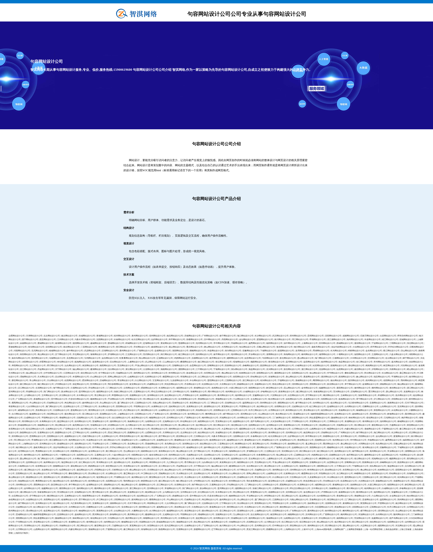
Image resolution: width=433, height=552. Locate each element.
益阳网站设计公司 (251, 403)
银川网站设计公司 (149, 436)
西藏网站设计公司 (136, 432)
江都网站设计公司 (341, 358)
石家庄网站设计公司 (369, 336)
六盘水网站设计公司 (398, 354)
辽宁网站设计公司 (81, 432)
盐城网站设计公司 (335, 406)
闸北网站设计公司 (73, 403)
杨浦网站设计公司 (37, 414)
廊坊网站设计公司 (149, 410)
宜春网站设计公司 (180, 403)
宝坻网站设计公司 (392, 417)
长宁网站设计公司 (106, 373)
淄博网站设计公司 (274, 354)
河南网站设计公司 (345, 425)
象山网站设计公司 (364, 377)
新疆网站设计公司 (63, 432)
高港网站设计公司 (311, 377)
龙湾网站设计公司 (303, 350)
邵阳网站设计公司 (265, 373)
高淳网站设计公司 (413, 414)
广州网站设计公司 (210, 336)
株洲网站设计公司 (106, 347)
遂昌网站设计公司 (362, 369)
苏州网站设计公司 (327, 343)
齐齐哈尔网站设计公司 (398, 347)
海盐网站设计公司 (257, 369)
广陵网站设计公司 (145, 350)
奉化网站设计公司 (65, 362)
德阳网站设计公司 (104, 391)
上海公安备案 (405, 529)
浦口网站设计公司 (304, 391)
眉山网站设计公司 (212, 429)
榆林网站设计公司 (98, 399)
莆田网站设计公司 (345, 388)
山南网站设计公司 (136, 377)
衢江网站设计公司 (391, 350)
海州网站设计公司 (355, 339)
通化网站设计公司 (356, 365)
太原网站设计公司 (388, 336)
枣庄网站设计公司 (55, 365)
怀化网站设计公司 (188, 421)
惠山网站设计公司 (305, 358)
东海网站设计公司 (276, 377)
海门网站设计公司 (323, 358)
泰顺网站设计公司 (151, 518)
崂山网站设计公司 (415, 369)
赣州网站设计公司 (380, 388)
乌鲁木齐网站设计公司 (85, 339)
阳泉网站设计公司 (233, 365)
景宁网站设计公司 (364, 399)
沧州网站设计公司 (321, 403)
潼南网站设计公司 (372, 429)
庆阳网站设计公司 (221, 410)
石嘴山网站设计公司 (266, 347)
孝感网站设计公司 (386, 395)
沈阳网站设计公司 (104, 339)
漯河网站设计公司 (249, 414)
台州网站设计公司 (353, 406)
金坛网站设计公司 (247, 339)
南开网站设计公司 (217, 358)
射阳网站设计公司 (241, 377)
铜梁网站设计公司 (335, 429)
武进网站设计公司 (92, 350)
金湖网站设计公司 (370, 384)
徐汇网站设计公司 (364, 362)
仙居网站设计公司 (345, 369)
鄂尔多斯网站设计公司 (118, 384)
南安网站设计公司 (140, 417)
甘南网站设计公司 (98, 425)
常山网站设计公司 (37, 380)
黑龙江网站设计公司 (117, 432)
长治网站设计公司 (390, 373)
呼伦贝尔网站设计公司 (161, 391)
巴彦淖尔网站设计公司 (79, 399)
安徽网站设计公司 (261, 395)
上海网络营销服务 (354, 529)
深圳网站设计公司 (54, 347)
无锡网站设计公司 (124, 373)
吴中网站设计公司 (212, 339)
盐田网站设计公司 (311, 362)
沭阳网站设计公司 (30, 362)
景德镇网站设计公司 (17, 347)
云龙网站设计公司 (151, 369)
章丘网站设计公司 (102, 395)
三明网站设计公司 (397, 343)
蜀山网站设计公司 (46, 354)
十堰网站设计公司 (345, 354)
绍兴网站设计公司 (268, 380)
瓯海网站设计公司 (83, 362)
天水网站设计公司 (46, 377)
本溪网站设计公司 (81, 377)
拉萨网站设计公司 (159, 339)
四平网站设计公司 (378, 347)
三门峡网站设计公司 (281, 417)
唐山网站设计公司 (212, 347)
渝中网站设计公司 (292, 343)
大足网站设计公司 (230, 429)
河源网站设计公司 (147, 522)
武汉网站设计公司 (280, 336)
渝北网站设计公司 (173, 395)
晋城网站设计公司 (301, 414)
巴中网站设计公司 (142, 429)
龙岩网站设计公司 (140, 462)
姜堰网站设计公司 (147, 484)
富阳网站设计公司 (124, 406)
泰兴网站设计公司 (233, 350)
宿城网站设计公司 (408, 339)
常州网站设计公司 (382, 362)
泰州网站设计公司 (370, 421)
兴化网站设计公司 (151, 458)
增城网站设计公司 (67, 417)
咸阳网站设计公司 (286, 365)
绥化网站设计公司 (374, 417)
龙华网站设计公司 (155, 395)
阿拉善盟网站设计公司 (320, 417)
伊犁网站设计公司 (134, 399)
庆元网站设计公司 (67, 395)
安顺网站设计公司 (180, 365)
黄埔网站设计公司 (104, 336)
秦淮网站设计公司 (149, 466)
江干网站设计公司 (204, 369)
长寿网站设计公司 (48, 421)
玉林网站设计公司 (349, 395)
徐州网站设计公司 (83, 421)
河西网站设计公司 (22, 350)
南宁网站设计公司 (228, 336)
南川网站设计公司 (89, 429)
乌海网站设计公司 (57, 358)
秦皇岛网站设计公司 (21, 358)
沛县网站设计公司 (215, 350)
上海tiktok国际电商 (323, 529)
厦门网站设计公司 (125, 403)
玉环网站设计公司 (50, 395)
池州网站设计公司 (388, 421)
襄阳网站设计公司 (282, 373)
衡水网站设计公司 (284, 414)
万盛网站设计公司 (397, 425)
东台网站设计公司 (106, 406)
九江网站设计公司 (37, 365)
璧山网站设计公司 (282, 429)
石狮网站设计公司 (370, 406)
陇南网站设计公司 (339, 417)
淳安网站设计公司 (318, 421)
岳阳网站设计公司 (391, 380)
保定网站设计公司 (81, 384)
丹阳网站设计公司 (230, 339)
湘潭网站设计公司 (327, 354)
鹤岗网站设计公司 (374, 365)
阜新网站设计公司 (16, 406)
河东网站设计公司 (409, 365)
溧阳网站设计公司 (318, 384)
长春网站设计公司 (122, 339)
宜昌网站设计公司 (125, 365)
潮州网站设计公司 (177, 429)
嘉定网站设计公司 (65, 421)
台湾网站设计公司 (276, 410)
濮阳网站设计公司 (286, 403)
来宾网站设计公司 (90, 365)
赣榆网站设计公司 (198, 350)
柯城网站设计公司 (134, 343)
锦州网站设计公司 (234, 391)
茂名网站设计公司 (44, 410)
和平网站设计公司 (177, 339)
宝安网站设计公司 (161, 380)
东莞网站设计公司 (16, 429)
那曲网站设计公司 (245, 384)
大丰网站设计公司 (358, 358)
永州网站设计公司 (245, 417)
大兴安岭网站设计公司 (280, 421)
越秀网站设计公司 (257, 343)
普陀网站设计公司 (215, 380)
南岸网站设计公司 (329, 362)
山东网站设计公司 (388, 406)
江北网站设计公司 (134, 354)
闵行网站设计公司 (169, 354)
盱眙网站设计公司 (259, 377)
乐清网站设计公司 (44, 388)
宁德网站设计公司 (286, 380)
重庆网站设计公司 (194, 347)
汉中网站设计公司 (181, 391)
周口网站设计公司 (362, 425)
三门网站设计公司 (114, 388)
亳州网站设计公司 (239, 354)
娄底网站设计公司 (79, 410)
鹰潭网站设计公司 (321, 380)
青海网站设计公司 (149, 529)
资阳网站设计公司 (300, 417)
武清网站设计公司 (116, 425)
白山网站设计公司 (98, 377)
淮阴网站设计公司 (180, 350)
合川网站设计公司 (134, 425)
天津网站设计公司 (34, 336)
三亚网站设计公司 (89, 347)
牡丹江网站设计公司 (258, 410)
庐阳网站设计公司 (380, 369)
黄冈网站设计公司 (96, 410)
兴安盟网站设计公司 (185, 410)
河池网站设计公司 (228, 417)
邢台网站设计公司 (372, 373)
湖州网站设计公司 (142, 373)
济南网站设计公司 (192, 336)
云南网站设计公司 (54, 429)
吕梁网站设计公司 (142, 391)
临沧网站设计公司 (145, 496)
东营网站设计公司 (212, 373)
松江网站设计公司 (151, 425)
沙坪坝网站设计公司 (53, 373)
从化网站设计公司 (399, 410)
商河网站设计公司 (30, 421)
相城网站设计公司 (57, 350)
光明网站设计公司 (282, 406)
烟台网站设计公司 (339, 380)
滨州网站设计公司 (175, 417)
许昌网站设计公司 (114, 410)
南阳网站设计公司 (206, 421)
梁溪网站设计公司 (265, 339)
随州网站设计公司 (263, 417)
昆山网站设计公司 (292, 388)
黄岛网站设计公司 (276, 362)
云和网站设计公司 (131, 388)
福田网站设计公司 (274, 343)
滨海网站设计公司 (359, 391)
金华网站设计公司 (309, 388)
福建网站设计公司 (327, 388)
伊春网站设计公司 (269, 391)
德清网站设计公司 (81, 343)
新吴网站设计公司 (335, 384)
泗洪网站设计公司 (329, 377)
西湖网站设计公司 (347, 377)
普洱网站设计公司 (87, 391)
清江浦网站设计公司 (336, 339)
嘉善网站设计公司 (100, 362)
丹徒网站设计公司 (46, 369)
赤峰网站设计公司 (251, 365)
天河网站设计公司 (16, 373)
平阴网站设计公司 (50, 417)
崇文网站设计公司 (89, 373)
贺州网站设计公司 (16, 391)
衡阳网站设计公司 (108, 365)
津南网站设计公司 (223, 399)
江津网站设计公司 (335, 421)
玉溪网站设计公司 (380, 354)
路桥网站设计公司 (149, 451)
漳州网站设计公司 (159, 373)
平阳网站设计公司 (142, 406)
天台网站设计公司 (55, 380)
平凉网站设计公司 (116, 399)
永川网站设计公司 (20, 414)
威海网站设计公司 (26, 410)
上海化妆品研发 (391, 529)
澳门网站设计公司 (54, 406)
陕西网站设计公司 (28, 432)
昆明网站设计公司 (315, 336)
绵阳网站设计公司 (140, 455)
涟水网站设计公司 (116, 369)
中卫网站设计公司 (149, 473)
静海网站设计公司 (395, 414)
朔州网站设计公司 (39, 358)
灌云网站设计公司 (134, 369)
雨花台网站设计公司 (281, 384)
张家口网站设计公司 (123, 391)
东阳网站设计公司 (329, 399)
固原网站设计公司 (268, 365)
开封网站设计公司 (142, 347)
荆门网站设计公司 (52, 391)
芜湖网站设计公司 (108, 414)
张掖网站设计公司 (198, 391)
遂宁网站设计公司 (303, 403)
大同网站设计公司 (230, 347)
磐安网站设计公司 (20, 380)
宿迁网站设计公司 (169, 425)
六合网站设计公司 (241, 399)
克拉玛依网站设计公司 (341, 347)
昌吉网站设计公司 (63, 377)
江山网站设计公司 (171, 362)
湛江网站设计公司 (415, 388)
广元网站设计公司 (24, 399)
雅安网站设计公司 (380, 425)
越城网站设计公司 (98, 343)
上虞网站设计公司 (136, 362)
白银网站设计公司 (303, 365)
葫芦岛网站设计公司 (260, 421)
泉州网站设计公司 (140, 336)
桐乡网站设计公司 (153, 492)
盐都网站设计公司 (163, 350)
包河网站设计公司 (204, 343)
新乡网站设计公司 (69, 391)
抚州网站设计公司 (147, 507)
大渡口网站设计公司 (238, 388)
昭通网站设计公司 (163, 365)
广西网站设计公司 (192, 417)
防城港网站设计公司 (27, 425)
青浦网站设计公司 (353, 421)
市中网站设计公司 (221, 343)
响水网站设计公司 (276, 399)
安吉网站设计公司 (118, 362)
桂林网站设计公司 (247, 373)
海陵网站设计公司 (169, 369)
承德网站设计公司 (41, 399)
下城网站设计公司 (268, 350)
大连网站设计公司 (361, 347)
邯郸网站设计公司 (215, 365)
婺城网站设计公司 (116, 343)
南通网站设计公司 (208, 395)
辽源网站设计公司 (165, 358)
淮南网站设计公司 (303, 380)
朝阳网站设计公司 (257, 388)
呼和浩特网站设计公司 (407, 336)
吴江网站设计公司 (28, 369)
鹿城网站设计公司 (46, 343)
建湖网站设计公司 (98, 369)
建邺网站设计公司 (235, 358)
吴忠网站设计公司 (75, 358)
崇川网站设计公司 (282, 339)
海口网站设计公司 (245, 336)
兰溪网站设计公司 (79, 388)
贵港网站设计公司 (233, 403)
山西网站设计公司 (318, 429)
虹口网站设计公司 (318, 406)
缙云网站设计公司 (223, 362)
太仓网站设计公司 (259, 399)
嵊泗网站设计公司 (188, 362)
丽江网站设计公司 (28, 384)
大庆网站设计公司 (228, 384)
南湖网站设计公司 (63, 343)
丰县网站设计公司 (372, 339)
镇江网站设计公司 (186, 354)
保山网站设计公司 (318, 373)
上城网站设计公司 (147, 440)
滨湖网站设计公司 (110, 350)
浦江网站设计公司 (309, 369)
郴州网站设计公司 (213, 414)
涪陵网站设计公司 (85, 417)
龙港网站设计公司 (412, 391)
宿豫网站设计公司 (251, 350)
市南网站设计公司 (239, 343)
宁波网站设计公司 (380, 343)
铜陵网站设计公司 (157, 417)
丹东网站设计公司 (192, 384)
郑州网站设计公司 (298, 336)
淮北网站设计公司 (415, 343)
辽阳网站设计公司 (239, 410)
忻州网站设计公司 (98, 384)
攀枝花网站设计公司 (354, 373)
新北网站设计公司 (288, 358)
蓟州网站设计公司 (294, 410)
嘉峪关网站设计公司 (321, 347)
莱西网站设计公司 (382, 410)
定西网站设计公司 (343, 414)
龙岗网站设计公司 (219, 388)
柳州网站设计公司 (309, 354)
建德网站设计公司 (153, 514)
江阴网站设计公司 (233, 380)
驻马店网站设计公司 (35, 429)
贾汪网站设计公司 (376, 391)
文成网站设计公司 (32, 417)
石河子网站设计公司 (414, 403)
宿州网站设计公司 (157, 336)
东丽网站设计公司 (263, 384)
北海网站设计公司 (171, 421)
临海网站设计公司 (347, 399)
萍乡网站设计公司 (257, 354)
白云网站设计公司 (143, 380)
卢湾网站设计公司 (190, 395)
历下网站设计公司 (63, 354)
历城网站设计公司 (108, 380)
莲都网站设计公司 (186, 343)
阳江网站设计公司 (221, 425)
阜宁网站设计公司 (353, 384)
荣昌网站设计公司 (159, 429)
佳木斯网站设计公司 (187, 399)
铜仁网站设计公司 (46, 384)
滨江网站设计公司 (26, 388)
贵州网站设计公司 (124, 429)
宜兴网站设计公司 (341, 391)
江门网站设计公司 (215, 403)
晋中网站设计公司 (59, 399)
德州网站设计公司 (118, 421)
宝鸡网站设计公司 (92, 358)
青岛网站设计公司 (36, 347)
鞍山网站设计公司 (147, 358)
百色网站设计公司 (61, 410)
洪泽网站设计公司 (376, 358)
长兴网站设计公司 (339, 350)
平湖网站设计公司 (399, 377)
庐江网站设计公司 (382, 399)
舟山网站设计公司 (108, 403)
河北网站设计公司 (265, 429)
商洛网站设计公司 (204, 410)
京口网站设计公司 (206, 377)
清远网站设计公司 (327, 425)
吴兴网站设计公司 (274, 369)
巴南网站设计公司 (55, 403)
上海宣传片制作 (21, 533)
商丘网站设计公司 (63, 425)
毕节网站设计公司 (335, 373)
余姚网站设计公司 (28, 343)
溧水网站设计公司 (311, 410)
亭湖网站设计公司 (318, 339)
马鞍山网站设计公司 (162, 403)
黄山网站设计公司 (186, 425)
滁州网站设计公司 (362, 388)
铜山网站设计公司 (405, 384)
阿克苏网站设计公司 (174, 384)
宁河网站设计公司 (300, 421)
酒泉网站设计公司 (395, 403)
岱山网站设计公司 (409, 350)
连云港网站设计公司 (121, 417)
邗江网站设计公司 (300, 339)
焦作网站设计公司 (403, 395)
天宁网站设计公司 (63, 369)
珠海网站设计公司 (292, 354)
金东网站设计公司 (374, 350)
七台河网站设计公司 (35, 406)
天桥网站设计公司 (397, 369)
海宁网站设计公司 (61, 388)
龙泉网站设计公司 (194, 406)
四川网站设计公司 (194, 429)
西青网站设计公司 (286, 391)
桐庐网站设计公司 (410, 417)
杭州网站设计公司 (122, 336)
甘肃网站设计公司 (46, 432)
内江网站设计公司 (131, 410)
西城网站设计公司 (345, 343)
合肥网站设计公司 (16, 336)
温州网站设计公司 (204, 354)
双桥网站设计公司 (292, 425)
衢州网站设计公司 (226, 395)
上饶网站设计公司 (125, 414)
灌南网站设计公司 (388, 384)
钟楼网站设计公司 (223, 377)
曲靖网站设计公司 (159, 347)
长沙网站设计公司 (263, 336)
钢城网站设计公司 (364, 410)
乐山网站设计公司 (266, 414)
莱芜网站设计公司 (230, 406)
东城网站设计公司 (87, 336)
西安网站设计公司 (48, 339)
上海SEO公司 (307, 529)
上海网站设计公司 (309, 343)
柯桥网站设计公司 (356, 350)
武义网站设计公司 (153, 362)
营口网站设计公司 (151, 399)
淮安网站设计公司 (55, 414)
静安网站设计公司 (274, 388)
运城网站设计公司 (167, 410)
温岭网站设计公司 (177, 406)
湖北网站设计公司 (239, 425)
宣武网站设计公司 (151, 354)
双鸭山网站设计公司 (117, 377)
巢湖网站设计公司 (212, 406)
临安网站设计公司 (329, 410)
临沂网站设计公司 (204, 425)
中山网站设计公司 (106, 429)
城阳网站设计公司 (184, 388)
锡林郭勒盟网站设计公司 (322, 414)
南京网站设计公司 (69, 336)
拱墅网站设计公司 (48, 362)
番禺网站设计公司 (20, 403)
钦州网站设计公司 (196, 414)
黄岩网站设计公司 (169, 343)
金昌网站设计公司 (110, 358)
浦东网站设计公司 (362, 343)
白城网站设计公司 (251, 391)
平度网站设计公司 (247, 406)
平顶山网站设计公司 (144, 365)
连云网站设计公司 (393, 358)
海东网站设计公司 (284, 347)
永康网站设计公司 (159, 406)
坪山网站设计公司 (37, 403)
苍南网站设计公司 (347, 410)
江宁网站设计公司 (89, 406)
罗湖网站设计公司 (116, 354)
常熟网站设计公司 (188, 377)
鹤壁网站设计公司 (149, 481)
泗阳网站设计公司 (186, 369)
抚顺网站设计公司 (339, 365)
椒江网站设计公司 (206, 362)
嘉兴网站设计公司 (399, 362)
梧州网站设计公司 (374, 380)
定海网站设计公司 (151, 343)
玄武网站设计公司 (39, 350)
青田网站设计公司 (28, 354)
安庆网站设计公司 (405, 406)
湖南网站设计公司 (46, 425)
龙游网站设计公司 (327, 369)
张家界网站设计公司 (367, 395)
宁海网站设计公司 (221, 369)
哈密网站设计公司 (321, 365)
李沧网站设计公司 (125, 380)
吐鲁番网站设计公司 (128, 358)
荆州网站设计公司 (268, 403)
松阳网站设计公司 (73, 380)
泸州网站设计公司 (63, 384)
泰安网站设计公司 (198, 403)
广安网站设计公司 (71, 429)
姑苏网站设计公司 (253, 358)
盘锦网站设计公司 (360, 414)
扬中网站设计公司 (75, 350)
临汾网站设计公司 (339, 403)
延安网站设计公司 (138, 384)
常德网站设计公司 (34, 391)
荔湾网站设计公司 (294, 362)
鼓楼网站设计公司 (194, 339)
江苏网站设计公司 (71, 373)
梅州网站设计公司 (210, 417)
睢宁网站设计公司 (411, 358)
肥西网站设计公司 (149, 388)
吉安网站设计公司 (296, 395)
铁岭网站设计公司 (357, 417)
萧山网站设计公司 (394, 391)
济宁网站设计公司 (313, 395)
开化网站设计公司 (96, 388)
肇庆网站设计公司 (331, 395)
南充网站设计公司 (81, 425)
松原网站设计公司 (210, 384)
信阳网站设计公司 (257, 425)
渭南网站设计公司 (28, 377)
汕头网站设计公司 (73, 365)
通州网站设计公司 (127, 350)
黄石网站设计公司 (124, 347)
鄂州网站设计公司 (409, 380)
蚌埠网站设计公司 (177, 373)
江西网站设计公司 (143, 403)
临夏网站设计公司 (241, 421)
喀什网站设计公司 (216, 391)
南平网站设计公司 (221, 354)
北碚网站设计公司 (300, 406)
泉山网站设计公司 (294, 377)
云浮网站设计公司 (300, 429)
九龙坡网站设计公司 (179, 380)
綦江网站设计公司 (408, 429)
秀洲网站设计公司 (321, 350)
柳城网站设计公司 (405, 421)
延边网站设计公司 (169, 399)
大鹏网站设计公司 (140, 511)
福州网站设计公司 (243, 395)
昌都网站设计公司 (200, 358)
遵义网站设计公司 (177, 347)
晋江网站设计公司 (90, 414)
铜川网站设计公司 (302, 347)
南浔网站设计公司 (140, 477)
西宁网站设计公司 (30, 339)
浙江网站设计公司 (251, 380)
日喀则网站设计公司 (141, 447)
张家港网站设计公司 (323, 391)
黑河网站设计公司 (378, 414)
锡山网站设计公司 (81, 369)
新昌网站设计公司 (292, 369)
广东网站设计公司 (161, 414)
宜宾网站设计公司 (223, 421)
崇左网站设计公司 (71, 347)
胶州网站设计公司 (140, 499)
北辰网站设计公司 (71, 406)
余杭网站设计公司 (294, 399)
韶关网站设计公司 (356, 380)
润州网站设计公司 (300, 384)
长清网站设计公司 (167, 388)
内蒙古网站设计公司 (354, 429)
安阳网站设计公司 (300, 373)
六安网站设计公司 (278, 395)
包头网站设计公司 (247, 347)
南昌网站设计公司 (175, 336)
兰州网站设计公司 (65, 339)
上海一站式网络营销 (373, 529)
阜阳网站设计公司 (20, 365)
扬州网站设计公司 (90, 403)
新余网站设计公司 (194, 373)
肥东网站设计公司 (90, 380)
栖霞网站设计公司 (171, 377)
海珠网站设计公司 (98, 354)
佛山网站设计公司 (230, 373)
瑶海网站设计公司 (241, 362)
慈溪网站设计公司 (286, 350)
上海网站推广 (339, 529)
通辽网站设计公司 (408, 373)
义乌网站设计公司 (32, 395)
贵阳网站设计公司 (333, 336)
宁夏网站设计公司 (390, 429)
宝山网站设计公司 (102, 417)
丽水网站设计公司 (73, 414)
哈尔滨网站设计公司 (141, 339)
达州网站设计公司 (274, 425)
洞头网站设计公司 (239, 369)
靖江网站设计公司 (390, 339)
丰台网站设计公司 (198, 380)
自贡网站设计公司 (198, 365)
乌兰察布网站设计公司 (358, 403)
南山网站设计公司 (34, 373)
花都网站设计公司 (138, 395)
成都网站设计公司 (351, 336)
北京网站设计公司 (52, 336)
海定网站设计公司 (347, 362)
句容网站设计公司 (270, 358)
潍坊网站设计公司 (397, 388)
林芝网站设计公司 (391, 365)
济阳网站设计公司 (399, 399)
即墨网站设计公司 (120, 395)
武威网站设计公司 (155, 384)
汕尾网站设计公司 (153, 421)
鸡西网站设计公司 (182, 358)
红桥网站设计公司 (153, 377)
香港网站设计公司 (206, 399)
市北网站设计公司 (81, 354)
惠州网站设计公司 (178, 414)
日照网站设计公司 (143, 414)
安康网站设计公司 (378, 403)
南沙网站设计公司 (265, 406)
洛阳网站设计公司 (362, 354)
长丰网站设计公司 (85, 395)
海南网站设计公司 (136, 421)
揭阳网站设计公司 (247, 429)
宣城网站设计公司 (100, 421)
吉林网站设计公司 (98, 432)
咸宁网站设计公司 (231, 414)
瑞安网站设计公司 (382, 377)
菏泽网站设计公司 (309, 425)
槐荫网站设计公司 (259, 362)
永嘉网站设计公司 (311, 399)
